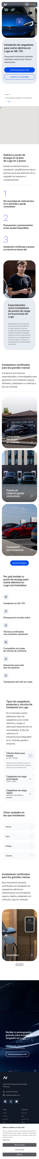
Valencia (5, 1116)
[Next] (33, 938)
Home (7, 94)
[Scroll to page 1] (16, 964)
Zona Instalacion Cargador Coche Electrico (18, 98)
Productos (24, 1113)
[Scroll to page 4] (22, 964)
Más (4, 1122)
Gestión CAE (24, 1119)
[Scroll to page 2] (19, 964)
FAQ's (23, 1122)
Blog (22, 1116)
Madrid (5, 1113)
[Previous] (6, 938)
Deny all (19, 1154)
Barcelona (5, 1119)
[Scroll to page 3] (20, 964)
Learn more (6, 1140)
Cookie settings (19, 1149)
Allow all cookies (19, 1145)
